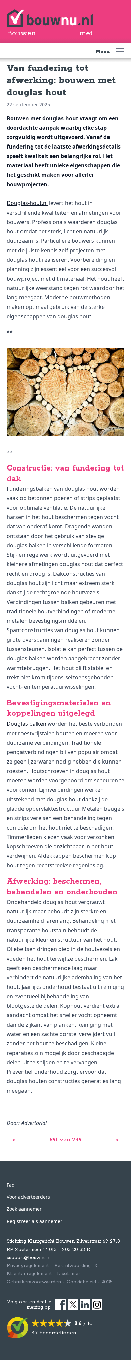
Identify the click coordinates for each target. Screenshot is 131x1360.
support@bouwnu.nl (29, 1258)
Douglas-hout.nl (27, 203)
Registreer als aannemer (34, 1221)
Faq (11, 1184)
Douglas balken (26, 723)
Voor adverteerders (28, 1197)
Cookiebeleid (81, 1282)
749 (77, 1139)
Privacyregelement (28, 1266)
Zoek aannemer (24, 1209)
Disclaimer (68, 1274)
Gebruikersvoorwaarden (34, 1282)
